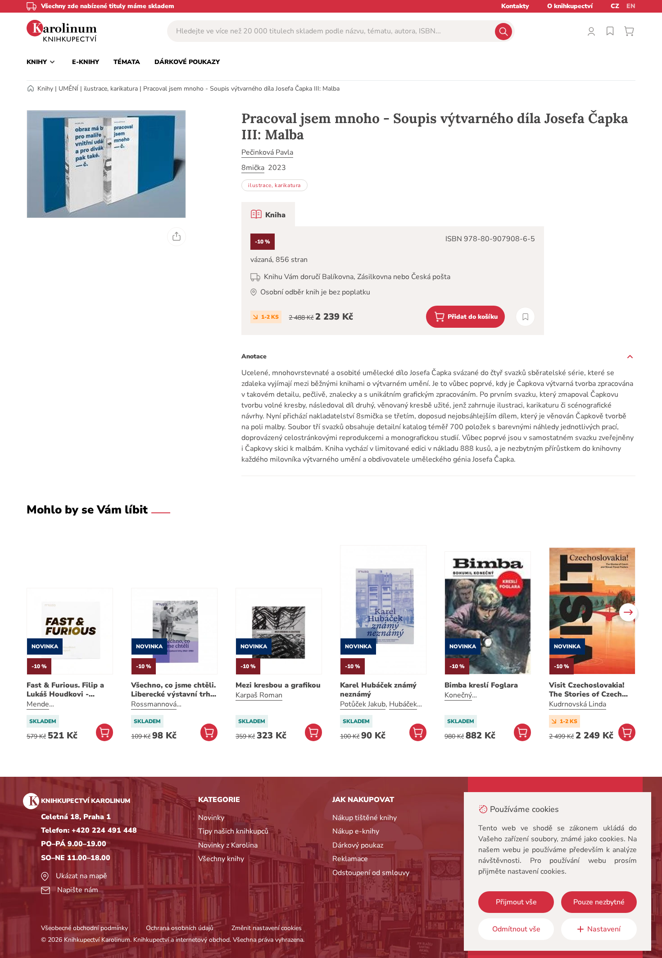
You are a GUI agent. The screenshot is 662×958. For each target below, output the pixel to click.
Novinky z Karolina (228, 845)
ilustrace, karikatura (111, 88)
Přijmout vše (516, 902)
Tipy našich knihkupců (233, 831)
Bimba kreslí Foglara (481, 685)
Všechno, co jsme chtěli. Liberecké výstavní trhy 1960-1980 (173, 690)
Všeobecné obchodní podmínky (84, 928)
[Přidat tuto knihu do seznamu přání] (525, 316)
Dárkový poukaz (357, 845)
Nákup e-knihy (355, 831)
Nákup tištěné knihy (364, 818)
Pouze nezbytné (599, 902)
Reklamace (350, 859)
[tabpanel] (392, 280)
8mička (252, 168)
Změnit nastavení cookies (266, 928)
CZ (615, 6)
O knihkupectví (570, 6)
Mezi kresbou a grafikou (278, 685)
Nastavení (604, 929)
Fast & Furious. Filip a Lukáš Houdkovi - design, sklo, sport (65, 690)
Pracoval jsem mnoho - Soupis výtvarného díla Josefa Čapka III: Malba (241, 88)
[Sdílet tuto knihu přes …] (176, 236)
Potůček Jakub (362, 704)
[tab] (268, 214)
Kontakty (515, 6)
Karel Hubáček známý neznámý (378, 690)
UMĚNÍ (68, 88)
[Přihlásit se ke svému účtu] (591, 31)
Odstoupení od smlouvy (370, 873)
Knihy (45, 88)
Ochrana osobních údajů (179, 928)
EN (630, 6)
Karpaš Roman (259, 695)
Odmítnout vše (516, 929)
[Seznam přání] (610, 31)
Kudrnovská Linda (577, 704)
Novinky (211, 818)
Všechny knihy (221, 859)
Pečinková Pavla (267, 152)
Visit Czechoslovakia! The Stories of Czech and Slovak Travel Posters (586, 690)
